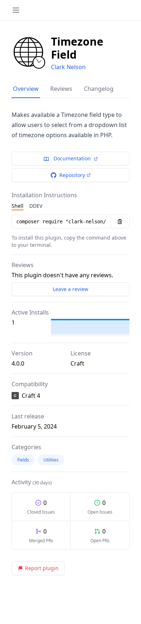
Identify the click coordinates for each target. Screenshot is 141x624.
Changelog (99, 89)
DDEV (35, 205)
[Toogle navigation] (16, 10)
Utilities (51, 460)
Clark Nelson (68, 67)
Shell (18, 205)
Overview (26, 89)
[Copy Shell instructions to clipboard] (120, 221)
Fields (23, 460)
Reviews (61, 89)
